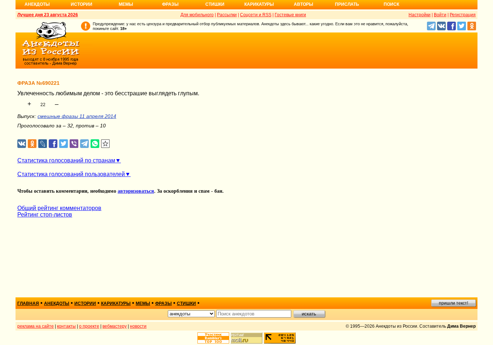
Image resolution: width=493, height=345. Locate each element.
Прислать (347, 4)
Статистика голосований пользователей (71, 174)
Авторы (303, 4)
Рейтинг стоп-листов (44, 214)
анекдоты (56, 303)
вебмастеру (114, 326)
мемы (143, 303)
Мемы (126, 4)
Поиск (391, 4)
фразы (163, 303)
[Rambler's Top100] (213, 338)
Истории (81, 4)
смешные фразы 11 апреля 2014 (77, 116)
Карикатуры (259, 4)
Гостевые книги (290, 14)
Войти (440, 14)
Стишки (214, 4)
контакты (66, 326)
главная (28, 303)
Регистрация (463, 14)
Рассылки (227, 14)
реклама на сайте (35, 326)
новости (138, 326)
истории (85, 303)
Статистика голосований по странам (66, 160)
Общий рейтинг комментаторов (59, 208)
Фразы (170, 4)
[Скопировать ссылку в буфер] (105, 143)
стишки (186, 303)
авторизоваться (136, 191)
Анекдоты (37, 4)
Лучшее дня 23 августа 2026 (47, 14)
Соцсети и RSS (255, 14)
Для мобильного (197, 14)
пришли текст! (453, 303)
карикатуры (116, 303)
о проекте (89, 326)
